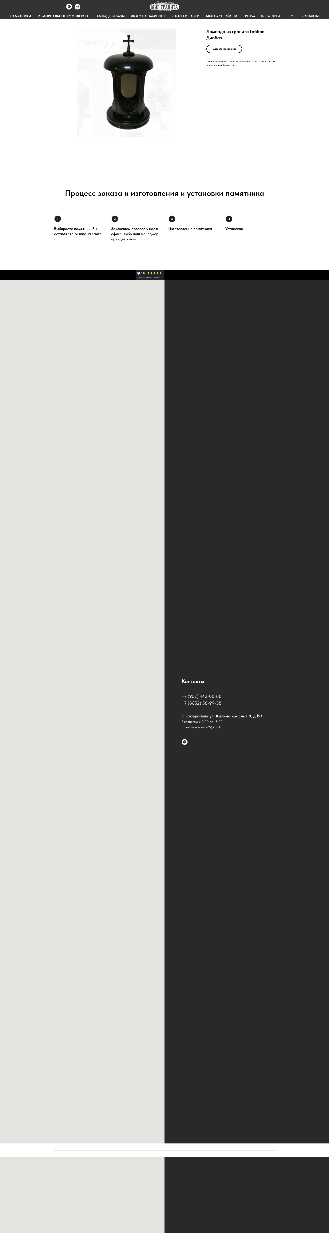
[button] (224, 49)
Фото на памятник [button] (148, 16)
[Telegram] (77, 8)
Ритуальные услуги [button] (262, 16)
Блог (291, 16)
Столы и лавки (186, 16)
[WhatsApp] (69, 8)
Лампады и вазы (109, 16)
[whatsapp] (185, 742)
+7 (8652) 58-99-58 (201, 703)
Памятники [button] (20, 16)
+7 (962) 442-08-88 (201, 696)
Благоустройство (222, 16)
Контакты (310, 16)
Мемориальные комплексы (63, 16)
